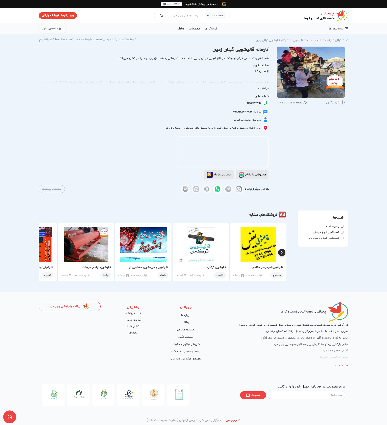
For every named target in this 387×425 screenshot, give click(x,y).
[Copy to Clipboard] (41, 41)
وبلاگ (181, 29)
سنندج (277, 275)
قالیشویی (297, 40)
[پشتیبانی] (9, 416)
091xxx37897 (253, 103)
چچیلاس (327, 13)
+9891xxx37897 (243, 112)
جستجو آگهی (185, 337)
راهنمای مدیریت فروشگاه (185, 351)
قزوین (219, 275)
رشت (328, 40)
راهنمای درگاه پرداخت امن (186, 359)
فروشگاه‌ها (211, 29)
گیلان (338, 40)
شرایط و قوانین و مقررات (186, 344)
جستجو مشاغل (185, 330)
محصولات (194, 29)
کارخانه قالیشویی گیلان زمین (272, 40)
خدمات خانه (314, 40)
